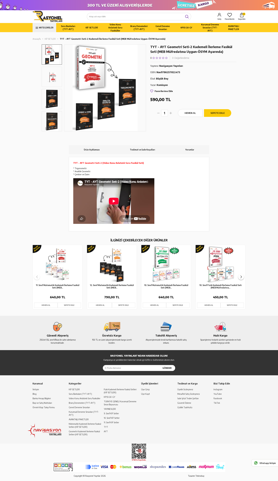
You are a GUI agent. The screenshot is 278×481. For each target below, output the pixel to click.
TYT (106, 427)
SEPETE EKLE (218, 113)
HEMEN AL (190, 113)
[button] (241, 277)
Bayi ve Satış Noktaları (42, 403)
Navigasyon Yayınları (171, 65)
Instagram (218, 389)
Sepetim (241, 16)
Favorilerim (229, 19)
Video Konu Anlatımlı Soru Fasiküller (115, 27)
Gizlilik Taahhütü (184, 407)
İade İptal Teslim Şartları (188, 398)
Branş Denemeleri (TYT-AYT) (139, 27)
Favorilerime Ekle (164, 91)
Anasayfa (37, 39)
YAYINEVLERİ (110, 409)
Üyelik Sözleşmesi (185, 389)
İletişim (36, 389)
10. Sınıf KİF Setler (112, 418)
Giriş (219, 19)
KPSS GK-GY (186, 27)
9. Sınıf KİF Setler (111, 413)
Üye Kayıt (145, 394)
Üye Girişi (145, 389)
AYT (106, 431)
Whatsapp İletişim (267, 463)
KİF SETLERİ (92, 27)
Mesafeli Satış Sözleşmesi (188, 394)
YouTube (218, 394)
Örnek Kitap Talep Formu (44, 407)
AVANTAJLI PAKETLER (233, 27)
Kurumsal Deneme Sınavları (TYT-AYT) (210, 27)
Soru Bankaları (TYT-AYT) (68, 27)
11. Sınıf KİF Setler (111, 422)
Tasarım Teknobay (196, 476)
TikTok (217, 403)
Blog (34, 394)
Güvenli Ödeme (184, 403)
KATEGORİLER (46, 27)
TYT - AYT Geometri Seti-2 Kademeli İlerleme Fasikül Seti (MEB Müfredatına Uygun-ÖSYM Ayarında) (112, 39)
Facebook (218, 398)
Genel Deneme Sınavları (163, 27)
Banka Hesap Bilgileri (42, 398)
